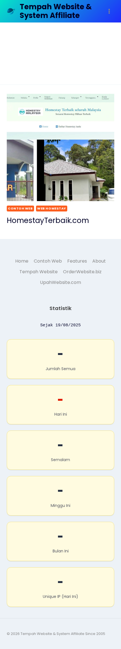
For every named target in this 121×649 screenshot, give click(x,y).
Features (77, 261)
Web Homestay (51, 208)
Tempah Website (38, 271)
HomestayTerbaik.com (48, 220)
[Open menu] (109, 11)
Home (21, 261)
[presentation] (60, 147)
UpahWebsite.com (60, 282)
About (99, 261)
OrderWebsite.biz (82, 271)
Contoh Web (20, 208)
